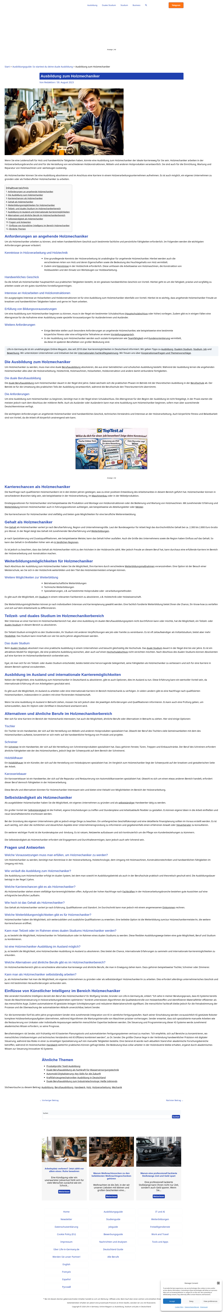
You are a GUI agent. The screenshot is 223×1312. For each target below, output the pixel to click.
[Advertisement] (111, 30)
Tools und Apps (160, 1241)
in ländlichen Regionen (66, 542)
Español (66, 1279)
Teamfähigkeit (135, 338)
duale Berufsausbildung (21, 383)
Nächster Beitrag (174, 1100)
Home (66, 1211)
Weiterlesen (64, 1191)
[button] (218, 1283)
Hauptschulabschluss (137, 313)
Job (205, 349)
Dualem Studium (183, 349)
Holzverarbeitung (101, 1087)
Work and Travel (160, 1234)
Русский (66, 1286)
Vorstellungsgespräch (122, 334)
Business (136, 5)
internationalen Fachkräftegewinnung (98, 353)
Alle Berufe (113, 1256)
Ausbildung (92, 5)
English (66, 1264)
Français (66, 1271)
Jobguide (113, 1226)
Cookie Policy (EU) (66, 1234)
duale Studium (154, 648)
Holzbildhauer (15, 762)
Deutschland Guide (113, 1249)
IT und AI (160, 1211)
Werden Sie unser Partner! (66, 1256)
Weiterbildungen (100, 531)
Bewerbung (13, 353)
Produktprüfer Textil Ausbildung (63, 1066)
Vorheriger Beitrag (49, 1100)
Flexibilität (10, 636)
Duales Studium (109, 5)
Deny (191, 1301)
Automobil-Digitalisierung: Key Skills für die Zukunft (73, 1073)
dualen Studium (19, 648)
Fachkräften (128, 891)
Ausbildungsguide (113, 1211)
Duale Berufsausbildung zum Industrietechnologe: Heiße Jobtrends (81, 1081)
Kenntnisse (63, 266)
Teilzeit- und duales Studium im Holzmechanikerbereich (34, 208)
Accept (172, 1301)
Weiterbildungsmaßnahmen (140, 566)
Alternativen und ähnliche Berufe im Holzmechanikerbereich (36, 215)
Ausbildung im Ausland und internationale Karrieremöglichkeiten (39, 211)
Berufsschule (197, 383)
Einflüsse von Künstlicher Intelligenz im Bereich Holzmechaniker (39, 225)
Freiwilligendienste (160, 1226)
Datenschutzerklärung (192, 1307)
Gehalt (12, 527)
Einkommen (168, 907)
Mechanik (117, 1087)
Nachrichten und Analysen (113, 1241)
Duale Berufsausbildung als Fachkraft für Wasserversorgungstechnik (82, 1069)
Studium (124, 5)
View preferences (210, 1301)
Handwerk (52, 1044)
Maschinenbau (99, 495)
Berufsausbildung (71, 367)
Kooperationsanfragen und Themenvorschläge (166, 353)
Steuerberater (183, 825)
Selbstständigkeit (37, 810)
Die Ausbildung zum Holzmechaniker (25, 195)
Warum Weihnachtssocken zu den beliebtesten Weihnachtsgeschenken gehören (111, 1176)
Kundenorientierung (159, 338)
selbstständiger (126, 802)
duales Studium (13, 624)
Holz (88, 1087)
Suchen (45, 1113)
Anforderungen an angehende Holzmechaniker (30, 191)
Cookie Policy (179, 1307)
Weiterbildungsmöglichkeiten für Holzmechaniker (31, 205)
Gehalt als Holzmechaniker (20, 201)
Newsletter (66, 1219)
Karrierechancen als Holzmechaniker (25, 198)
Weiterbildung (12, 506)
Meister (139, 506)
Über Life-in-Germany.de (66, 1249)
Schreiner (13, 746)
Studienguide (113, 1219)
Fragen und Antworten (20, 222)
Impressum (204, 1307)
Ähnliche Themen (17, 228)
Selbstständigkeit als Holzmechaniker (25, 218)
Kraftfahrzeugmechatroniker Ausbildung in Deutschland (76, 1077)
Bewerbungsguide (113, 1234)
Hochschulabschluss (117, 651)
